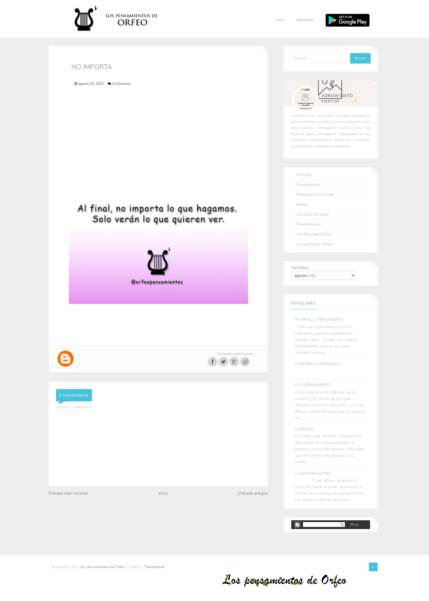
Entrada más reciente (68, 493)
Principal (304, 175)
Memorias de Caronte (315, 194)
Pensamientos (309, 184)
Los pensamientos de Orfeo (102, 567)
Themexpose (154, 567)
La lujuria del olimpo (315, 244)
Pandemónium (309, 224)
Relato (302, 204)
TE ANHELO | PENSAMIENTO (319, 319)
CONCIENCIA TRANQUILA (317, 364)
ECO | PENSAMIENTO (313, 385)
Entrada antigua (253, 493)
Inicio (280, 20)
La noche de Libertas (312, 473)
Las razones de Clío (314, 234)
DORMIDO (304, 429)
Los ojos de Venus (313, 214)
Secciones (304, 20)
